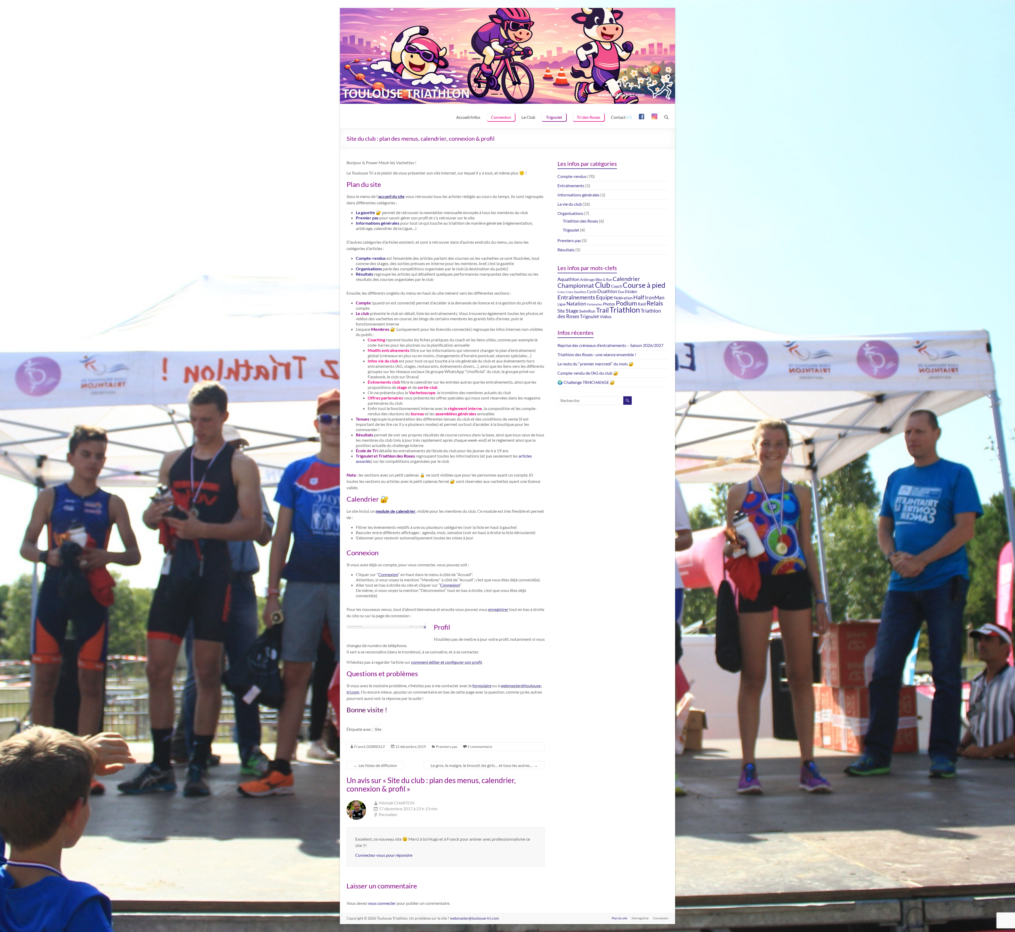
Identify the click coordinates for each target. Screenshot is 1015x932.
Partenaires (594, 304)
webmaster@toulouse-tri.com (474, 918)
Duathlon (607, 291)
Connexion (501, 117)
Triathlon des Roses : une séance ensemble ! (596, 354)
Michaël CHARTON (396, 802)
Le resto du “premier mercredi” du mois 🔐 (595, 363)
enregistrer (498, 609)
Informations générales (377, 222)
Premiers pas (446, 746)
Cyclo (592, 291)
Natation (576, 304)
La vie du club (569, 203)
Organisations (369, 268)
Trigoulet (554, 117)
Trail (602, 310)
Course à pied (644, 285)
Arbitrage (587, 279)
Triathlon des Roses (580, 220)
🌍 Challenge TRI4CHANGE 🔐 (586, 382)
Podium (626, 303)
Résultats (364, 273)
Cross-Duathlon (576, 292)
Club (602, 284)
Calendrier (626, 278)
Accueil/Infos (468, 117)
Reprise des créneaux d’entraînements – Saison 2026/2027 (610, 345)
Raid (642, 304)
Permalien (388, 814)
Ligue (561, 304)
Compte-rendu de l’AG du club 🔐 (588, 372)
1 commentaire (479, 746)
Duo (621, 292)
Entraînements (570, 185)
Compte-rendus (371, 258)
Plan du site (619, 918)
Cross (561, 292)
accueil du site (391, 196)
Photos (609, 304)
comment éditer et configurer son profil (446, 662)
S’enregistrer (640, 918)
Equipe (604, 297)
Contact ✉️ (621, 117)
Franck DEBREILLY (369, 746)
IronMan (655, 297)
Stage (572, 310)
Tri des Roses (588, 117)
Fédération (623, 297)
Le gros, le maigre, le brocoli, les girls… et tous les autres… (484, 765)
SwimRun (587, 311)
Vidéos (606, 316)
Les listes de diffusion (375, 765)
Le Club (528, 117)
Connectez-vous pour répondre (383, 855)
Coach (616, 286)
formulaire (481, 685)
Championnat (575, 285)
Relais (655, 303)
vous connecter (382, 903)
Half (638, 297)
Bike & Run (604, 279)
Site (378, 729)
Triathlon (625, 309)
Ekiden (631, 291)
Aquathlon (568, 279)
